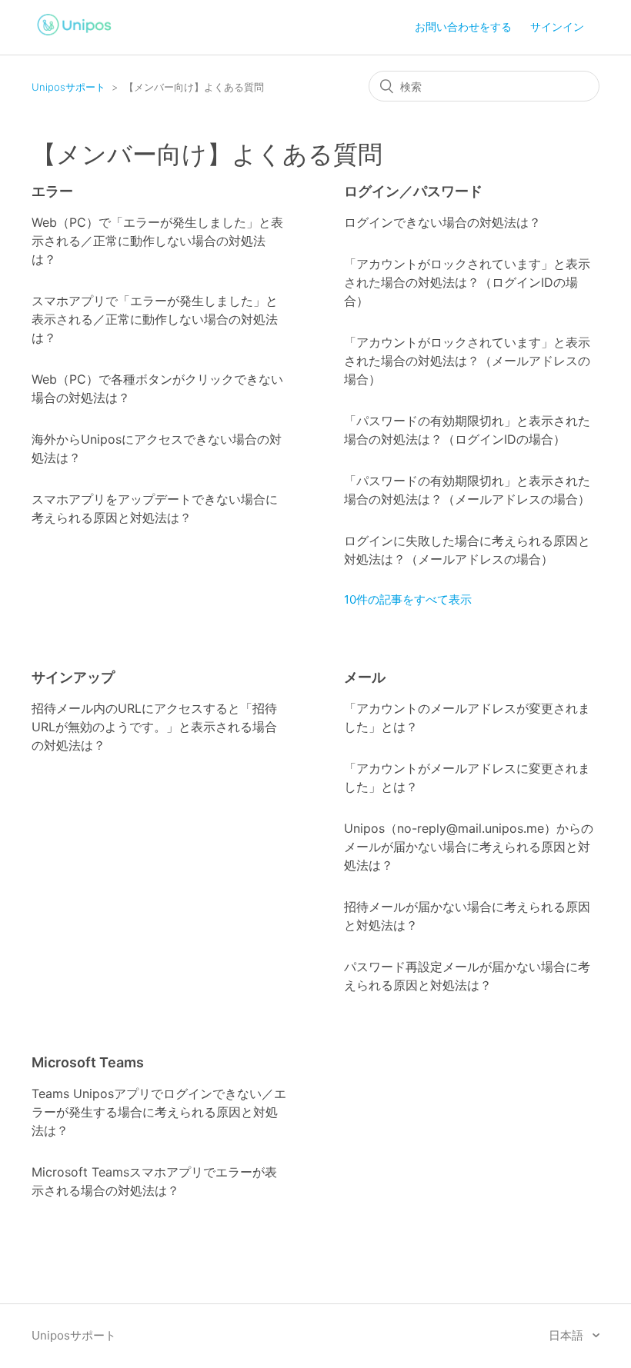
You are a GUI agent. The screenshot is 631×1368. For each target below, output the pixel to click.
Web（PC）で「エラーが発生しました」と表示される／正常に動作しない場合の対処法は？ (157, 241)
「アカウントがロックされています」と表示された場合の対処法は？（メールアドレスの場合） (467, 361)
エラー (52, 191)
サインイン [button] (557, 26)
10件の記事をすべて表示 (408, 599)
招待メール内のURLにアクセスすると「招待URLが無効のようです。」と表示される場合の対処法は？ (154, 727)
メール (365, 677)
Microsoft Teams (88, 1062)
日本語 (567, 1335)
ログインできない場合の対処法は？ (442, 222)
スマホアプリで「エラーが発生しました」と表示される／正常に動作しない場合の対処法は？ (155, 319)
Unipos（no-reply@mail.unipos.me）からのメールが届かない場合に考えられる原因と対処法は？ (468, 846)
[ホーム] (75, 37)
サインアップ (73, 677)
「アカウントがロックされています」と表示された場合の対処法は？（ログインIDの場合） (467, 282)
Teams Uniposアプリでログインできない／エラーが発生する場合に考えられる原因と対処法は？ (159, 1112)
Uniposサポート (68, 87)
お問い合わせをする (463, 26)
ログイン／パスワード (413, 191)
